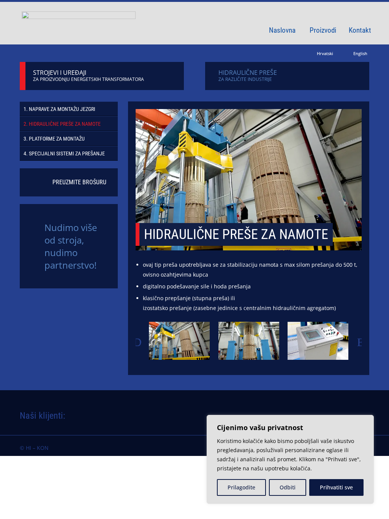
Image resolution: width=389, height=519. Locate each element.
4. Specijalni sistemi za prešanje (64, 153)
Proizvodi (323, 31)
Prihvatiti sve (336, 487)
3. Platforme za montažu (54, 139)
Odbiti (288, 487)
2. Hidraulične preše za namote (62, 124)
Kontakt (360, 31)
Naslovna (282, 31)
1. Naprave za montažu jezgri (59, 109)
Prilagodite (241, 487)
